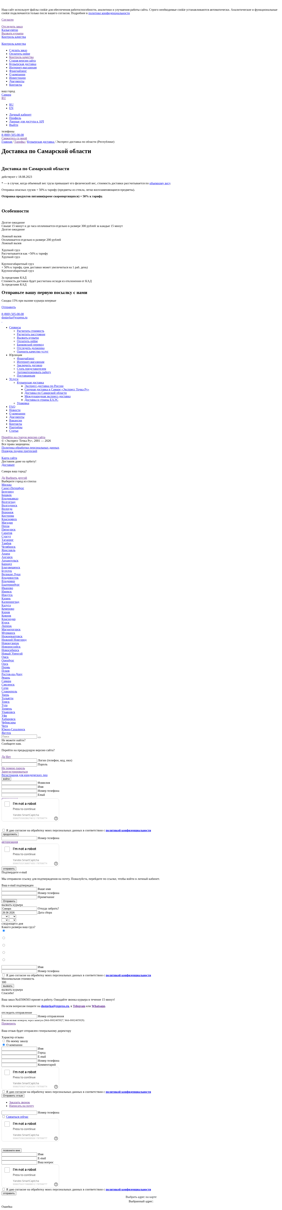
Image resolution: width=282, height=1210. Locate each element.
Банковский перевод (30, 344)
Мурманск (8, 632)
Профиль (15, 118)
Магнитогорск (11, 629)
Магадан (7, 522)
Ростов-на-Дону (12, 674)
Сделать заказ (18, 50)
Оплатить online (19, 53)
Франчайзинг (18, 71)
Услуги (13, 379)
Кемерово (8, 608)
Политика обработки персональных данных (30, 447)
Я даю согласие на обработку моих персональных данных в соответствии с (78, 830)
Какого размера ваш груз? (18, 927)
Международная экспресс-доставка (48, 396)
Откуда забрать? (48, 908)
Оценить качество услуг (33, 351)
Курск (5, 622)
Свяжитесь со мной (14, 138)
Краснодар (9, 619)
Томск (6, 701)
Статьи (13, 430)
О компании (17, 74)
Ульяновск (8, 712)
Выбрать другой (16, 477)
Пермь (6, 667)
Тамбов (6, 543)
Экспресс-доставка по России (44, 386)
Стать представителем (31, 368)
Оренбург (8, 660)
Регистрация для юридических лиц (25, 775)
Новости (15, 410)
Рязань (6, 677)
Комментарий (47, 1064)
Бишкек (7, 495)
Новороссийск (11, 646)
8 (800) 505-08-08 (13, 134)
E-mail (42, 1056)
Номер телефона (48, 790)
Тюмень (7, 708)
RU (4, 98)
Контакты (15, 84)
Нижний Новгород (14, 639)
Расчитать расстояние (31, 334)
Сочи (5, 688)
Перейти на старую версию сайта (23, 437)
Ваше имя (44, 889)
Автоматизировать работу (34, 372)
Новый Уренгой (12, 653)
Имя (40, 786)
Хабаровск (9, 719)
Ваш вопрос (46, 1162)
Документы (16, 81)
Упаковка (23, 403)
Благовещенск (11, 567)
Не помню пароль (13, 768)
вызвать (7, 986)
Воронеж (7, 512)
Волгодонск (9, 505)
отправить (9, 868)
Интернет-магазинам (23, 67)
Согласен (8, 19)
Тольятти (7, 698)
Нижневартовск (12, 636)
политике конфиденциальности (109, 13)
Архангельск (10, 560)
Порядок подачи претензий (19, 451)
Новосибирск (10, 650)
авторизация (10, 841)
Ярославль (8, 550)
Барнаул (7, 564)
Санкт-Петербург (13, 488)
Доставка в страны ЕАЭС (41, 399)
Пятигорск (9, 529)
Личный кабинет (20, 114)
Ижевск (7, 591)
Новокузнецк (10, 643)
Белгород (8, 491)
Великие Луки (11, 574)
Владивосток (10, 577)
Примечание (46, 897)
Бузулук (7, 570)
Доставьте (8, 464)
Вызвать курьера (28, 337)
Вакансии (15, 420)
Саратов (7, 533)
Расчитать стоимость (30, 330)
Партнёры (15, 427)
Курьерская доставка (22, 64)
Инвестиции (17, 77)
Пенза (5, 526)
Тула (4, 705)
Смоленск (8, 684)
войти (6, 778)
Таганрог (8, 539)
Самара (6, 94)
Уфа (4, 715)
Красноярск (9, 519)
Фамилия (44, 782)
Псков (6, 670)
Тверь (5, 694)
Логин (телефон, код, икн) (55, 760)
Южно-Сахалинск (13, 729)
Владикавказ (10, 498)
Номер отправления (51, 1016)
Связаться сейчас (17, 1116)
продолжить (10, 834)
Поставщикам (26, 375)
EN (11, 108)
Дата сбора (45, 912)
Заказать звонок (19, 1102)
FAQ (12, 406)
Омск (5, 657)
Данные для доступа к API (26, 121)
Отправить (9, 307)
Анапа (6, 553)
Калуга (6, 605)
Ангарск (7, 557)
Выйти (13, 125)
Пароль (42, 764)
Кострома (8, 515)
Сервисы (15, 327)
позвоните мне (11, 1150)
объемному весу (159, 183)
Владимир (8, 581)
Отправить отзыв (13, 1095)
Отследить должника (31, 348)
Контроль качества (21, 57)
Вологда (7, 508)
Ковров (6, 615)
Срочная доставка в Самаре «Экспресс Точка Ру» (57, 389)
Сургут (6, 536)
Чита (5, 725)
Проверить (9, 1023)
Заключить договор (29, 365)
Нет (8, 756)
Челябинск (9, 546)
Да (3, 477)
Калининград (10, 601)
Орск (5, 663)
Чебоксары (9, 722)
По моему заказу (17, 1041)
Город (41, 1052)
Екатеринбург (11, 584)
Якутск (6, 732)
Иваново (7, 588)
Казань (6, 598)
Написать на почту (21, 1105)
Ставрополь (9, 691)
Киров (6, 612)
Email (41, 794)
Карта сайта (9, 458)
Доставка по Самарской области (46, 392)
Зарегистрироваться (15, 771)
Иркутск (7, 595)
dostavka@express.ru (14, 317)
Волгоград (8, 502)
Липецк (7, 626)
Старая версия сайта (22, 60)
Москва (7, 484)
